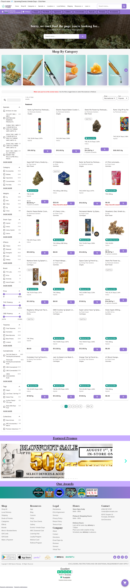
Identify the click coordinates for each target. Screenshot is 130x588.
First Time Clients (36, 521)
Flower (36, 12)
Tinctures (102, 12)
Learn (87, 6)
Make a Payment (7, 540)
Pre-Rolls (46, 12)
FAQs (32, 518)
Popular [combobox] (121, 98)
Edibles (68, 12)
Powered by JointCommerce (6, 587)
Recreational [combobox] (108, 98)
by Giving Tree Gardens (86, 263)
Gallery (32, 524)
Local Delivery (61, 6)
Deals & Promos (7, 518)
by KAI (107, 213)
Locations (50, 6)
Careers (33, 515)
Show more (7, 162)
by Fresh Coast (110, 164)
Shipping (70, 6)
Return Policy (57, 521)
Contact (55, 534)
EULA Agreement (58, 512)
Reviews (56, 543)
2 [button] (69, 406)
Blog (31, 512)
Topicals (92, 12)
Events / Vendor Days (37, 527)
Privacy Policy (57, 518)
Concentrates (79, 12)
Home (17, 6)
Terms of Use (57, 524)
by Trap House (31, 164)
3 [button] (73, 406)
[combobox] (90, 149)
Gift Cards (5, 533)
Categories (31, 6)
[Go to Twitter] (126, 557)
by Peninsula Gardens (34, 112)
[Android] (118, 557)
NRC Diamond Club (37, 530)
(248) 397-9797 (106, 509)
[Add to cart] (48, 151)
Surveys (55, 515)
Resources (78, 6)
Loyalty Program (35, 537)
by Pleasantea (31, 312)
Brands (4, 527)
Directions (56, 537)
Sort (119, 96)
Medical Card (34, 540)
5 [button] (80, 406)
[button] (16, 11)
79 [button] (88, 406)
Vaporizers (57, 12)
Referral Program (36, 543)
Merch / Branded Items (9, 530)
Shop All (23, 6)
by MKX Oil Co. (110, 312)
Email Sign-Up (58, 540)
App (31, 509)
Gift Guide (5, 537)
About (55, 531)
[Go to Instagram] (122, 557)
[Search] (124, 6)
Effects (4, 524)
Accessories (114, 12)
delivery (90, 525)
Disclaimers (57, 509)
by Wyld (55, 164)
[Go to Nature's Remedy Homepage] (7, 6)
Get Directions (106, 519)
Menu (105, 96)
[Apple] (114, 557)
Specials (40, 6)
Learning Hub (34, 533)
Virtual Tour (56, 549)
